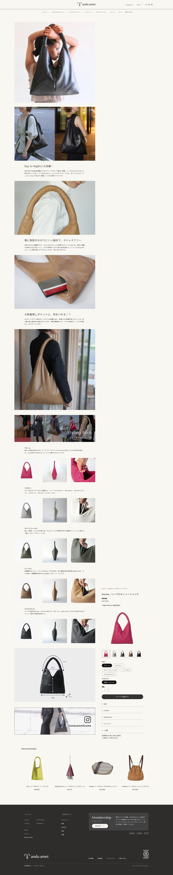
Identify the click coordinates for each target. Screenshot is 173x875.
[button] (45, 12)
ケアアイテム (41, 820)
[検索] (146, 5)
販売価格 (104, 598)
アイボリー (118, 665)
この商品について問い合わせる (110, 737)
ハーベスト (126, 670)
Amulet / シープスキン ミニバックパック (135, 786)
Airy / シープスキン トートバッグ (37, 786)
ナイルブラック (109, 674)
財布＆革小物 (28, 837)
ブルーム (107, 665)
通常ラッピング (109, 682)
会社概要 (91, 858)
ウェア (26, 830)
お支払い (64, 827)
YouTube (146, 833)
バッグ (26, 834)
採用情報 (99, 858)
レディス (27, 823)
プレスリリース (110, 858)
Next (93, 370)
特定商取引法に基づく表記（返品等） (112, 735)
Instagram (132, 833)
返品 (62, 831)
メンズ (26, 820)
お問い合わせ (122, 858)
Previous (16, 370)
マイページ (64, 820)
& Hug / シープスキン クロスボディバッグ (103, 786)
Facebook (139, 833)
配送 (62, 823)
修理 (62, 834)
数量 (103, 687)
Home (103, 588)
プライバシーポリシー (39, 865)
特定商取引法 (27, 865)
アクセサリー (41, 823)
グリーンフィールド (110, 670)
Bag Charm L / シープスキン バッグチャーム (70, 786)
